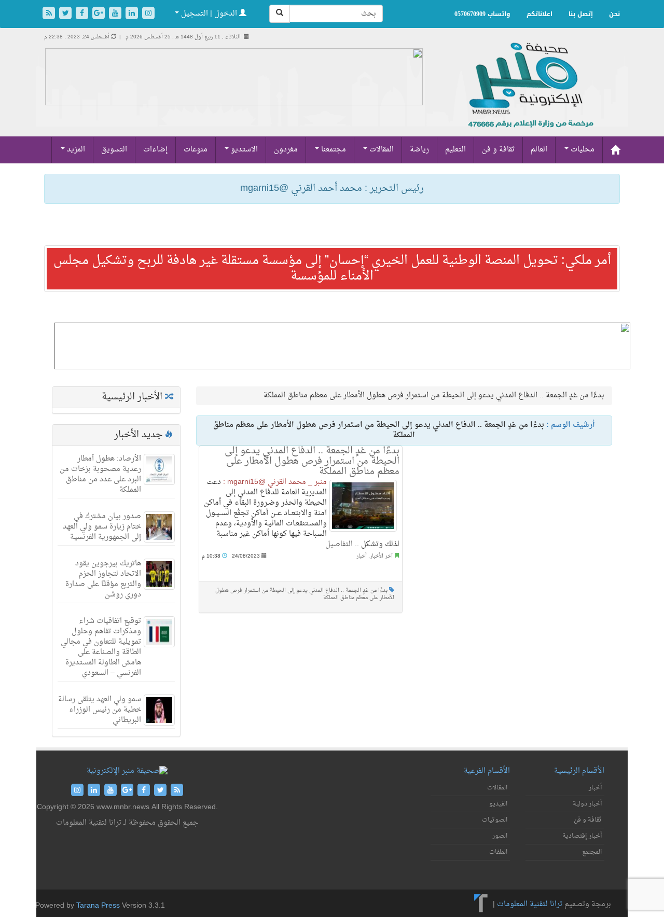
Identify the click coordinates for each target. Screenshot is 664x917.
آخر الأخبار (381, 556)
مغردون (286, 150)
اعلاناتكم (539, 14)
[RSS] (50, 14)
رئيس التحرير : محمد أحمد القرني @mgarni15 (332, 188)
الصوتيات (494, 820)
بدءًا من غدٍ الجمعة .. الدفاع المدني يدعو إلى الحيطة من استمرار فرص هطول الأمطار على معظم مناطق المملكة (312, 461)
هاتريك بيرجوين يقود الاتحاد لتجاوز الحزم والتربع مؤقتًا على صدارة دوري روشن (103, 579)
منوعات (196, 150)
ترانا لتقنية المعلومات (529, 904)
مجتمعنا (332, 150)
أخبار (361, 556)
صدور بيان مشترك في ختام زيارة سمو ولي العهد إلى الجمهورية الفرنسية (102, 526)
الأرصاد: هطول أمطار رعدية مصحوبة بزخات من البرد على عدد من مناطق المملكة (100, 474)
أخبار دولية (587, 804)
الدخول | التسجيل (209, 14)
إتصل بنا (581, 14)
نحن (614, 14)
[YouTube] (116, 14)
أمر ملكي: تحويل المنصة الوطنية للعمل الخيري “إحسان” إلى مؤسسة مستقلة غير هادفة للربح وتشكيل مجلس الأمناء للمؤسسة (332, 268)
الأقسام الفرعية (487, 771)
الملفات (498, 852)
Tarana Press (98, 906)
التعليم (455, 150)
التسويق (114, 150)
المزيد (75, 150)
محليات (581, 150)
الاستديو (243, 150)
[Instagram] (148, 14)
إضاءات (155, 150)
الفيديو (498, 804)
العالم (539, 150)
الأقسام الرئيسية (579, 771)
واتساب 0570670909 (482, 14)
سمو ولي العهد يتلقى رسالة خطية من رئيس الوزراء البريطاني (99, 709)
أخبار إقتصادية (582, 836)
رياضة (419, 150)
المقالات (380, 150)
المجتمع (592, 852)
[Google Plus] (99, 14)
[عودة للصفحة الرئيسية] (529, 96)
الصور (499, 836)
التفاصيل (339, 544)
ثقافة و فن (498, 150)
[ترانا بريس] (481, 904)
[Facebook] (83, 14)
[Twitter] (66, 14)
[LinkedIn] (133, 14)
